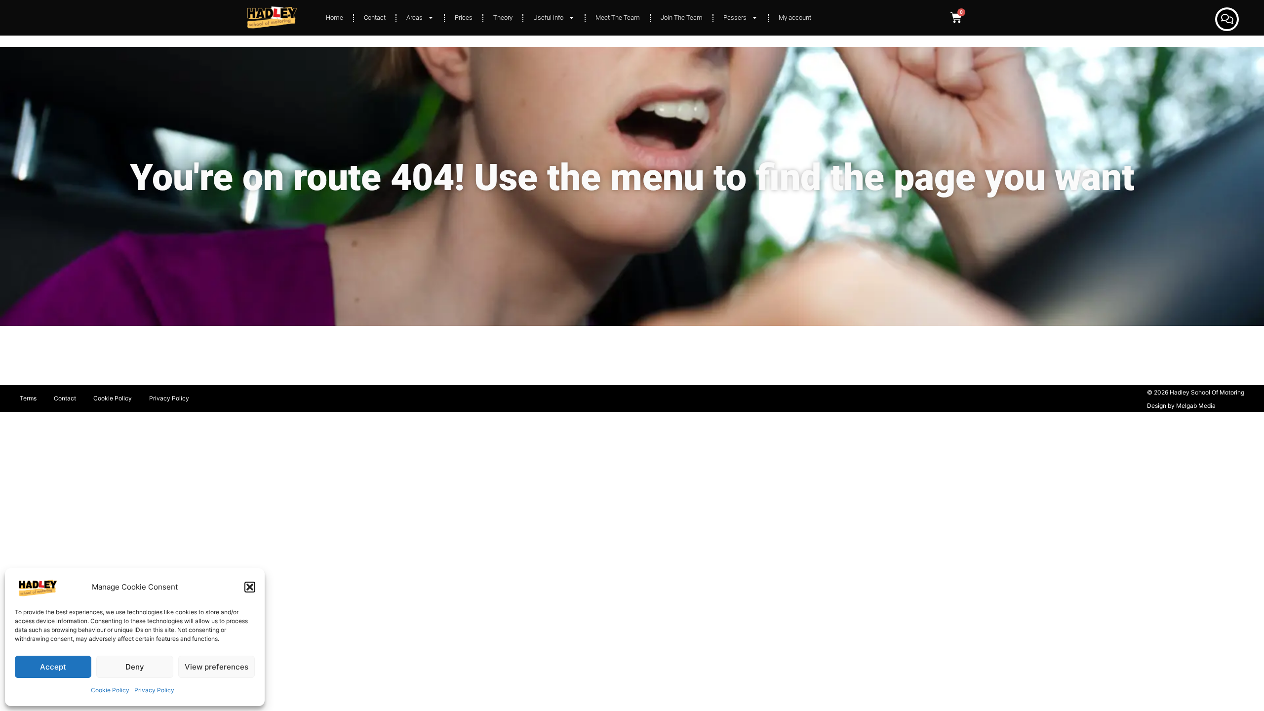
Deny (134, 667)
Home (334, 17)
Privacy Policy (154, 690)
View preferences (216, 667)
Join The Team (682, 17)
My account (795, 17)
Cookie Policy (110, 690)
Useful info (548, 17)
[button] (250, 587)
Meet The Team (617, 17)
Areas (414, 17)
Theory (503, 17)
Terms (28, 398)
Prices (464, 17)
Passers (735, 17)
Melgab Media (1196, 405)
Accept (53, 667)
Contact (375, 17)
